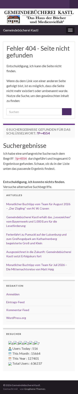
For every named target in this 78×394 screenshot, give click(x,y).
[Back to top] (68, 385)
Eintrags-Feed (15, 302)
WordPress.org (16, 318)
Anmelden (13, 294)
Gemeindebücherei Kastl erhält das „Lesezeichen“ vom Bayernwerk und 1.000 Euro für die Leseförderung (38, 221)
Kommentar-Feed (17, 310)
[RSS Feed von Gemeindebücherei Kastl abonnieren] (5, 3)
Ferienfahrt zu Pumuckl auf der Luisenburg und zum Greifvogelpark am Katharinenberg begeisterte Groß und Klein (36, 239)
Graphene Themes (34, 388)
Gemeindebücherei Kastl (20, 30)
